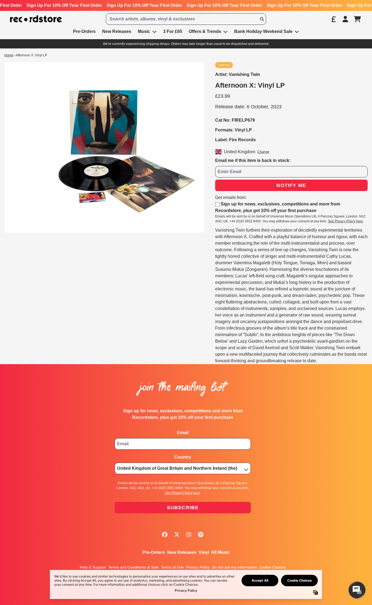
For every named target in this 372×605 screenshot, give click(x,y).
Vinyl (204, 552)
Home (8, 55)
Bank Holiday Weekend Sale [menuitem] (263, 31)
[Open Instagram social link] (189, 534)
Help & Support (93, 567)
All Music (220, 552)
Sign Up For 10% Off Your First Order (64, 5)
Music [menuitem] (144, 31)
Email (182, 432)
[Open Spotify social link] (201, 534)
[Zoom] (104, 147)
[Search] (261, 19)
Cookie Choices (272, 567)
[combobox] (186, 19)
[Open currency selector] (333, 19)
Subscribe (183, 507)
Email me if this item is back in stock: (253, 160)
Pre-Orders (153, 552)
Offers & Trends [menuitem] (205, 31)
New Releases (181, 552)
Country (182, 457)
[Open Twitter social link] (177, 534)
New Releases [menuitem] (116, 31)
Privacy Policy (198, 567)
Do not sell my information (234, 567)
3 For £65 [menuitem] (172, 31)
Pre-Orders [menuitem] (84, 31)
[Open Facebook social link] (165, 534)
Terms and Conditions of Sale (133, 567)
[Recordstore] (36, 19)
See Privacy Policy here (345, 221)
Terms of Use (172, 567)
